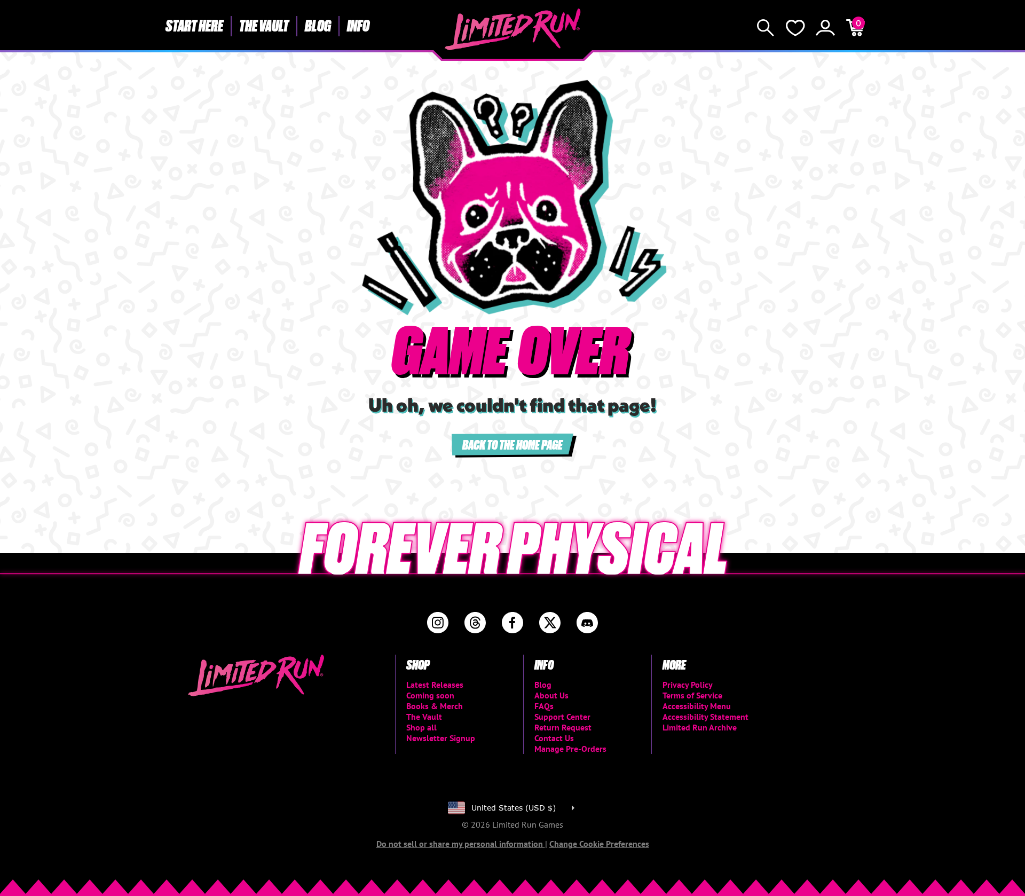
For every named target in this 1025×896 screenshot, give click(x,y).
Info (358, 25)
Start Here (194, 25)
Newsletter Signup (440, 738)
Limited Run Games (513, 29)
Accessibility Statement (705, 716)
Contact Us (554, 738)
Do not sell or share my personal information (460, 843)
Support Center (562, 716)
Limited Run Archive (700, 727)
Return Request (563, 727)
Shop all (421, 727)
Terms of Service (692, 695)
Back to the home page (512, 444)
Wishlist (795, 27)
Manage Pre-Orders (570, 748)
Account (825, 27)
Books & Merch (434, 706)
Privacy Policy (688, 684)
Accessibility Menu (697, 706)
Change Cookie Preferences (599, 843)
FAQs (544, 706)
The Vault (264, 25)
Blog (318, 25)
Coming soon (430, 695)
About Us (551, 695)
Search (765, 27)
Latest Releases (434, 684)
